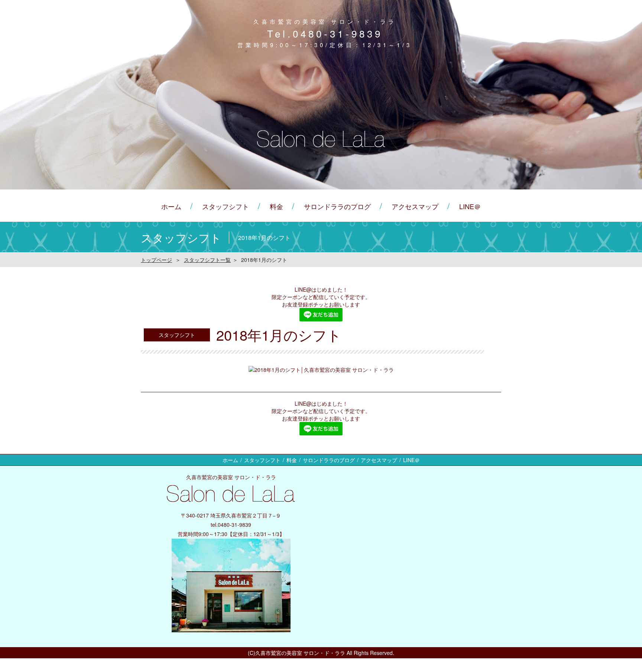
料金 (276, 206)
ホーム (171, 206)
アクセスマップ (415, 206)
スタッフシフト (225, 206)
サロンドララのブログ (337, 206)
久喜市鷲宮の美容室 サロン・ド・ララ (300, 652)
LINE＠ (470, 206)
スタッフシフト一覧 (207, 259)
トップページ (156, 259)
